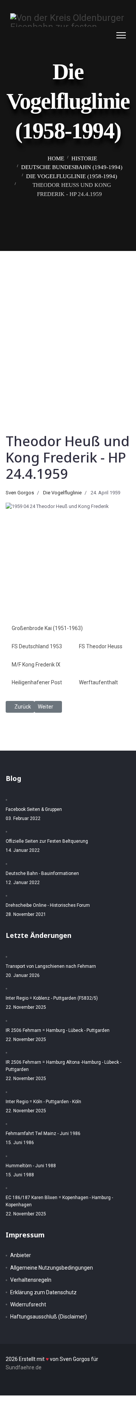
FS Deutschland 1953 (37, 646)
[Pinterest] (99, 35)
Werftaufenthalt (98, 682)
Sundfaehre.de (24, 1367)
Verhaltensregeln (30, 1280)
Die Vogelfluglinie (62, 492)
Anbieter (20, 1255)
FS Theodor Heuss (100, 646)
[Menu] (121, 35)
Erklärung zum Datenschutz (43, 1292)
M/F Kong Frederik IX (36, 665)
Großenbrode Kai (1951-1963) (47, 628)
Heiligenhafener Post (37, 682)
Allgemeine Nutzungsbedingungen (51, 1268)
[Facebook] (92, 35)
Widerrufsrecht (28, 1304)
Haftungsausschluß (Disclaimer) (48, 1317)
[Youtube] (107, 35)
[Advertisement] (68, 323)
